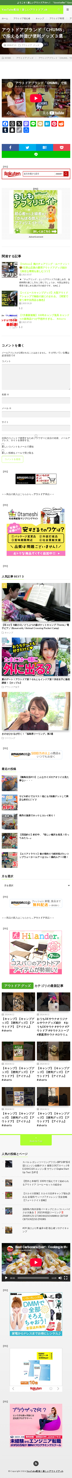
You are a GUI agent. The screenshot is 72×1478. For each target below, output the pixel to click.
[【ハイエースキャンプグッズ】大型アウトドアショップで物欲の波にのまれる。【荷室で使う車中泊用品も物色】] (9, 298)
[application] (36, 1262)
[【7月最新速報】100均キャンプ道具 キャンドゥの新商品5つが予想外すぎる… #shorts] (9, 321)
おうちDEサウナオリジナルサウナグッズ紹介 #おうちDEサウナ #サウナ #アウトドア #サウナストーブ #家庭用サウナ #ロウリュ (53, 1026)
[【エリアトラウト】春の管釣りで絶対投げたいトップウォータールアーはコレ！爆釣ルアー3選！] (9, 860)
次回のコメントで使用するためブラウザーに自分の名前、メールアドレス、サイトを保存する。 (36, 439)
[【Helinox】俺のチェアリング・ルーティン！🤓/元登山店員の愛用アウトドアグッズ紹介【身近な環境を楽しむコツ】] (9, 270)
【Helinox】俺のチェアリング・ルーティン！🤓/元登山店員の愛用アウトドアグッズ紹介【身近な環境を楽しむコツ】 (44, 267)
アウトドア (39, 494)
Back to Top (36, 1141)
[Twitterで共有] (27, 147)
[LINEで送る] (36, 154)
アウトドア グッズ (30, 45)
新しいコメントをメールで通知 (18, 446)
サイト (5, 422)
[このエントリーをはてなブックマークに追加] (44, 147)
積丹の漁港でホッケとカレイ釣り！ (37, 815)
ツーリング (10, 738)
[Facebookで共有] (10, 147)
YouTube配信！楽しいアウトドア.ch (45, 1471)
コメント (6, 361)
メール (6, 408)
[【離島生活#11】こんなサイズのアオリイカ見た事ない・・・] (9, 783)
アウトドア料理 (56, 18)
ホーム (5, 18)
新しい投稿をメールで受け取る (18, 453)
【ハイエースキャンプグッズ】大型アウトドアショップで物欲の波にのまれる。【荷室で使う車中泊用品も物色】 (43, 296)
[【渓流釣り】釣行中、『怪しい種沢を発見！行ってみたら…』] (9, 841)
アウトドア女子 (12, 687)
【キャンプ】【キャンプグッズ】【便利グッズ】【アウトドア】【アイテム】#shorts (18, 1024)
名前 (5, 394)
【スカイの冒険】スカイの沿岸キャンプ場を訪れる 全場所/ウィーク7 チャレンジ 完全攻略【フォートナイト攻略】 (46, 1197)
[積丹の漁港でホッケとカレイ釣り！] (9, 821)
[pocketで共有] (61, 147)
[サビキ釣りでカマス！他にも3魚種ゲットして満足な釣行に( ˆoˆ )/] (9, 802)
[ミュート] (60, 1278)
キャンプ (40, 18)
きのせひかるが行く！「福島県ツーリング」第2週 (27, 733)
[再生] (6, 1278)
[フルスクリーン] (65, 1278)
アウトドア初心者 (21, 18)
